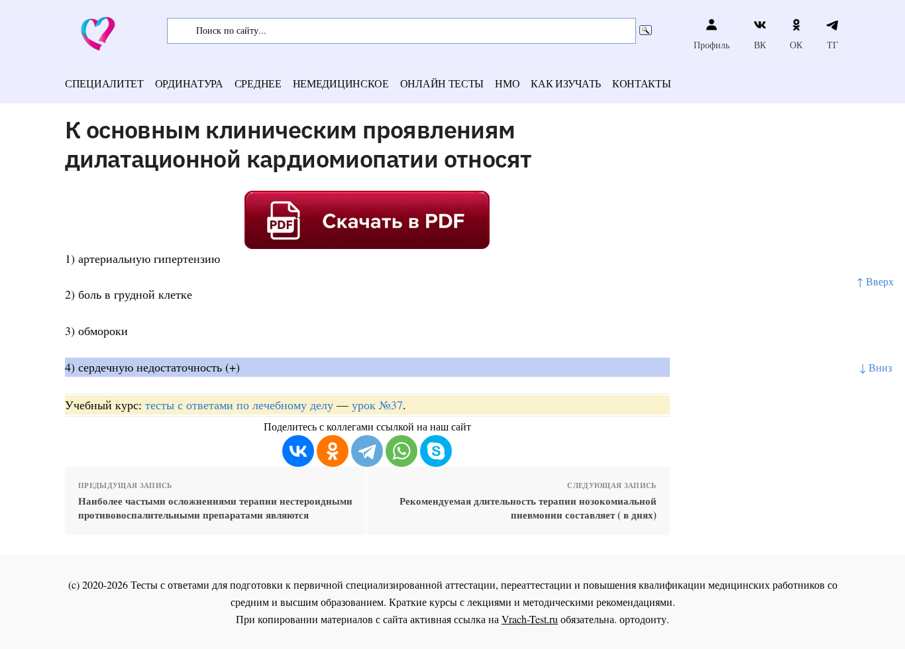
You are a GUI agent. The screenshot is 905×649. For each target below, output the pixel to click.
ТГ (832, 44)
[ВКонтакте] (298, 451)
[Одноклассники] (332, 451)
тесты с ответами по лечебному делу (239, 405)
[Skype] (436, 451)
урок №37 (377, 405)
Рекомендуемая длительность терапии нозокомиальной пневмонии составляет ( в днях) (527, 508)
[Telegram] (367, 451)
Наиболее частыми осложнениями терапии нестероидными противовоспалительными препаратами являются (215, 508)
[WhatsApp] (401, 451)
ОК (796, 44)
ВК (760, 44)
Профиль (711, 44)
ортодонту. (644, 619)
